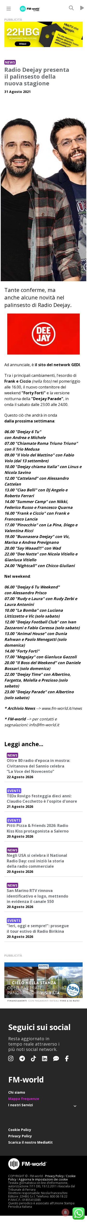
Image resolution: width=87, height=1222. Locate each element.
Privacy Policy (20, 1136)
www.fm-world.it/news (62, 708)
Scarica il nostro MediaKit (30, 1142)
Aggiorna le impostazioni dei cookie (43, 1179)
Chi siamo (16, 1092)
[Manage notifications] (65, 1212)
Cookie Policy (19, 1129)
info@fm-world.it (44, 724)
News (10, 62)
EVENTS (14, 790)
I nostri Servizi (20, 1105)
